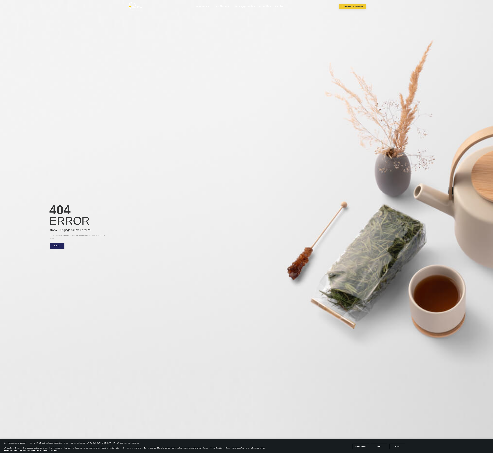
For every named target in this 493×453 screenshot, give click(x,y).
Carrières (280, 6)
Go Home (57, 246)
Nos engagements (244, 6)
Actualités (264, 6)
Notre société (202, 6)
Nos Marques (222, 6)
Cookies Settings (360, 446)
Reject (379, 446)
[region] (246, 446)
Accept (397, 446)
